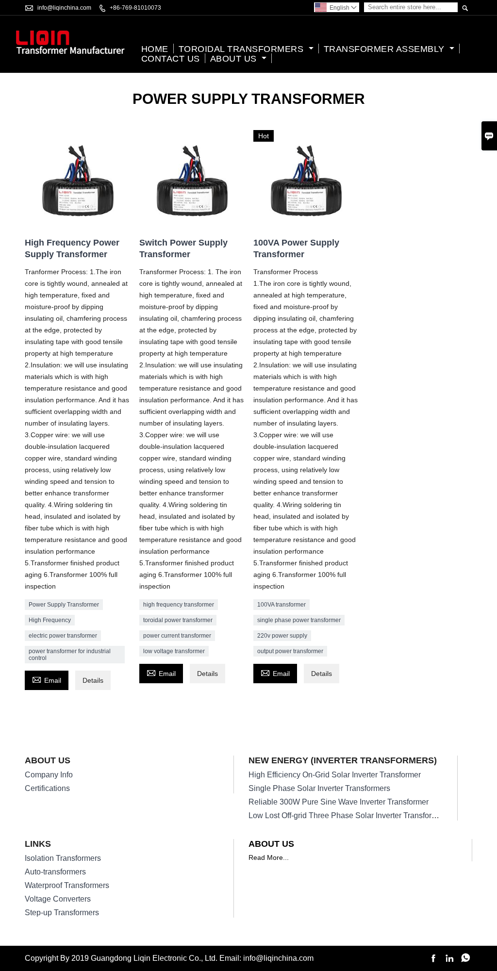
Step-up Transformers (62, 912)
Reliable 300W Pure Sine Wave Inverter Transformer (338, 802)
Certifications (47, 788)
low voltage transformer (174, 651)
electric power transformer (63, 635)
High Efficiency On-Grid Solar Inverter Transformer (334, 775)
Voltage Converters (58, 899)
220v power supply (282, 635)
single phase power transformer (299, 620)
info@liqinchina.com (64, 7)
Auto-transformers (55, 872)
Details (93, 680)
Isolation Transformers (63, 858)
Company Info (49, 775)
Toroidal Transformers (242, 49)
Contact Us (170, 59)
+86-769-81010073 (135, 7)
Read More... (268, 857)
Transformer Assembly (385, 49)
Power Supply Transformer (64, 604)
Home (154, 49)
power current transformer (177, 635)
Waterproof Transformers (67, 885)
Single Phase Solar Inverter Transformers (319, 788)
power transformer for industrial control (70, 654)
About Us (235, 59)
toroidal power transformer (178, 620)
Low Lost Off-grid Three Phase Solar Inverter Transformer (346, 815)
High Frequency (50, 620)
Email (46, 679)
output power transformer (290, 651)
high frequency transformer (178, 604)
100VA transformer (281, 604)
